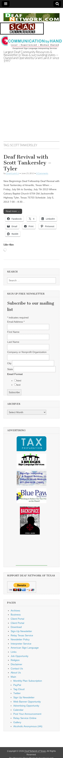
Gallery (17, 722)
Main (13, 676)
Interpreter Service (21, 643)
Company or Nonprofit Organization (27, 352)
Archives (15, 610)
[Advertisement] (31, 106)
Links (13, 651)
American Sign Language (25, 647)
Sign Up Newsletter (23, 697)
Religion (15, 660)
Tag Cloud (18, 689)
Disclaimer (16, 664)
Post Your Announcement (27, 713)
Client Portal (17, 618)
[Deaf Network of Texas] (31, 15)
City (9, 363)
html (18, 380)
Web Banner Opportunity (27, 701)
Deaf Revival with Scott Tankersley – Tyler (27, 163)
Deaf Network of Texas (35, 751)
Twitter (17, 693)
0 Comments (42, 173)
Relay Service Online (24, 718)
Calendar (18, 709)
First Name (13, 331)
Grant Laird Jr (12, 173)
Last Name (13, 341)
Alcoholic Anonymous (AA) (27, 726)
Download (16, 627)
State (10, 369)
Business (16, 614)
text (18, 384)
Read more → (13, 211)
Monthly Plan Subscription (27, 680)
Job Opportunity (19, 656)
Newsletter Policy (20, 639)
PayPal (17, 685)
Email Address (15, 321)
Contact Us (17, 668)
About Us (16, 672)
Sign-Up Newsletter (21, 631)
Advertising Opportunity (26, 705)
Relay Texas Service (22, 635)
